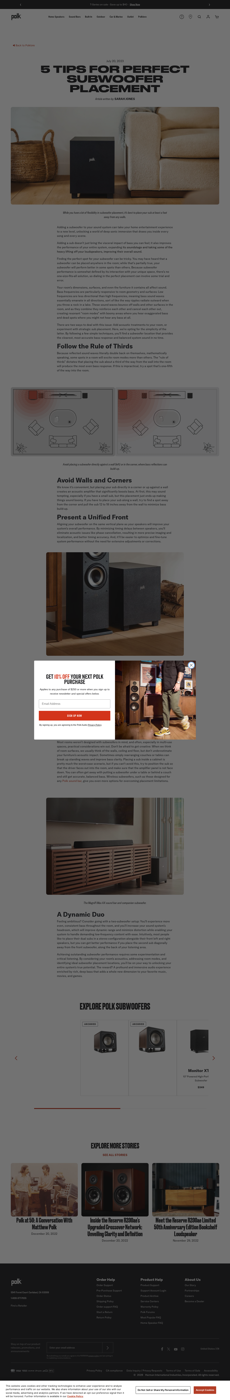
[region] (115, 1390)
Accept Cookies (205, 1390)
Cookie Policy (75, 1396)
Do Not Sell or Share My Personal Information (163, 1390)
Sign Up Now (74, 716)
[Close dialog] (191, 665)
